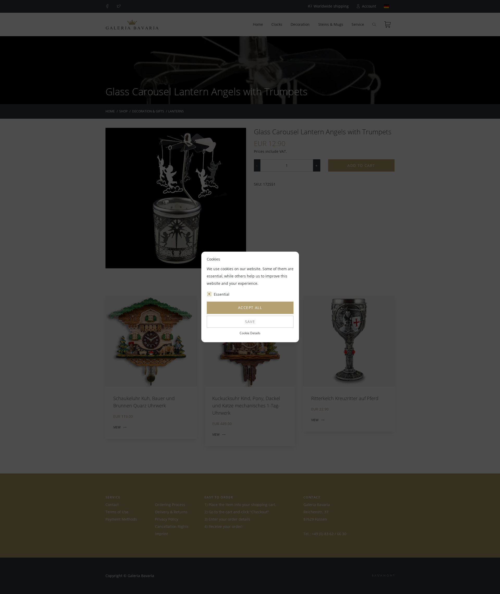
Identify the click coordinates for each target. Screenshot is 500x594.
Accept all (250, 307)
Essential (221, 294)
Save (250, 321)
